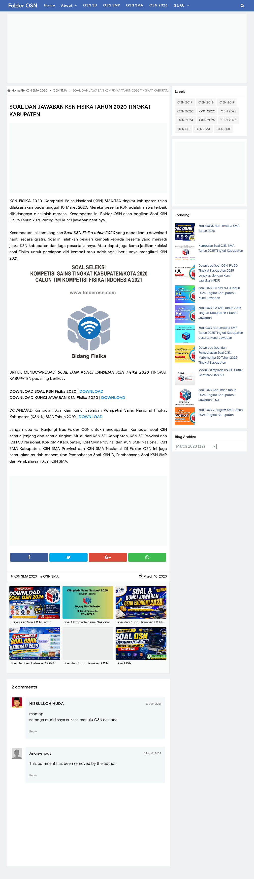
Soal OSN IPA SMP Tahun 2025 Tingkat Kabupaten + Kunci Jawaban (219, 313)
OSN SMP (224, 129)
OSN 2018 (206, 102)
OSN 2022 (207, 111)
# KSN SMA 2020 (24, 576)
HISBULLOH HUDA (46, 703)
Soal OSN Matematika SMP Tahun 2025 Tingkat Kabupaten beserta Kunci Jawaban (220, 333)
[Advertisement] (127, 48)
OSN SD (183, 129)
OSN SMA (203, 129)
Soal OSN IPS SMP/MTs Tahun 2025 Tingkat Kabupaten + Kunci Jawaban (219, 293)
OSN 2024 (185, 120)
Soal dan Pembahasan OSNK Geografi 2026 (33, 665)
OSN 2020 (185, 111)
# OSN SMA (49, 576)
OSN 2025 (207, 120)
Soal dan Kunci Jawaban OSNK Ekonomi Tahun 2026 (140, 624)
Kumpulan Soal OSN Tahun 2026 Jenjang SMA (31, 624)
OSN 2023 (228, 111)
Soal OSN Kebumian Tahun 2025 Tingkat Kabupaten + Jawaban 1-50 (217, 395)
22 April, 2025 (152, 753)
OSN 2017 (184, 102)
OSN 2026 (228, 120)
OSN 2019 (227, 102)
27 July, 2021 (153, 703)
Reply (33, 731)
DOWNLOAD (91, 391)
